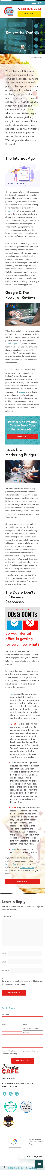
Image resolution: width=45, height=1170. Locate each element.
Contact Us (29, 14)
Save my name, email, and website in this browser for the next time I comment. (22, 982)
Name (5, 953)
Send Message (22, 1061)
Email (4, 961)
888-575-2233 (30, 8)
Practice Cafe (10, 864)
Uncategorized (36, 57)
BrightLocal (10, 211)
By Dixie (22, 50)
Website (5, 970)
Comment (7, 916)
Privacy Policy (31, 1168)
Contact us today (27, 867)
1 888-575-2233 (8, 1078)
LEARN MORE (22, 436)
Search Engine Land (13, 343)
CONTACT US (22, 882)
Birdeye (22, 392)
